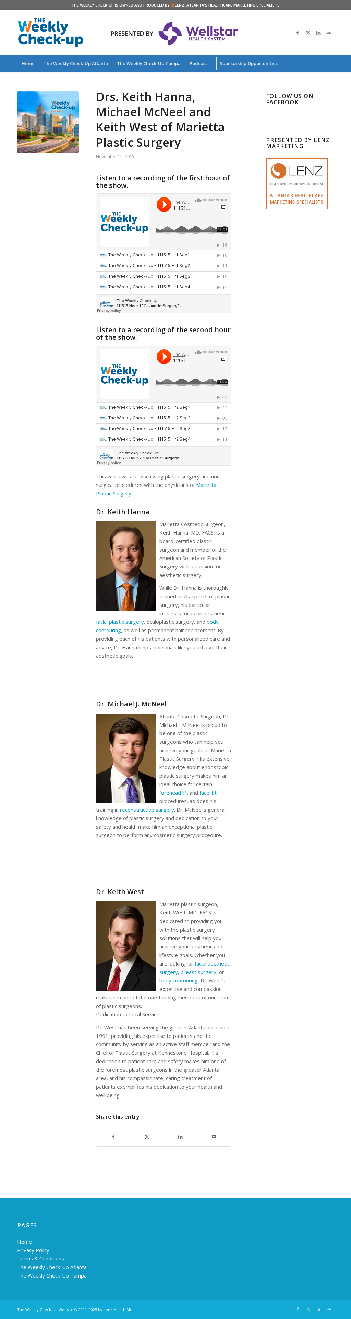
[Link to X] (308, 32)
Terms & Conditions (40, 1258)
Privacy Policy (33, 1250)
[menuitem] (28, 63)
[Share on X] (147, 1136)
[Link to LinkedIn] (318, 32)
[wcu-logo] (50, 32)
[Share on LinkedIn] (180, 1136)
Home (24, 1241)
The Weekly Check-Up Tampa (52, 1275)
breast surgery (198, 972)
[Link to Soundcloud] (329, 32)
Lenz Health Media (121, 1309)
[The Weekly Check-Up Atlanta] (48, 122)
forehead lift (173, 792)
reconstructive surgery (147, 809)
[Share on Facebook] (113, 1136)
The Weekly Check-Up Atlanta (52, 1266)
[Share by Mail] (214, 1136)
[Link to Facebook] (298, 32)
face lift (208, 792)
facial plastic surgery (120, 621)
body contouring (178, 980)
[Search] (329, 63)
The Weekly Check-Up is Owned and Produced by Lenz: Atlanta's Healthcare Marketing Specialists (175, 5)
